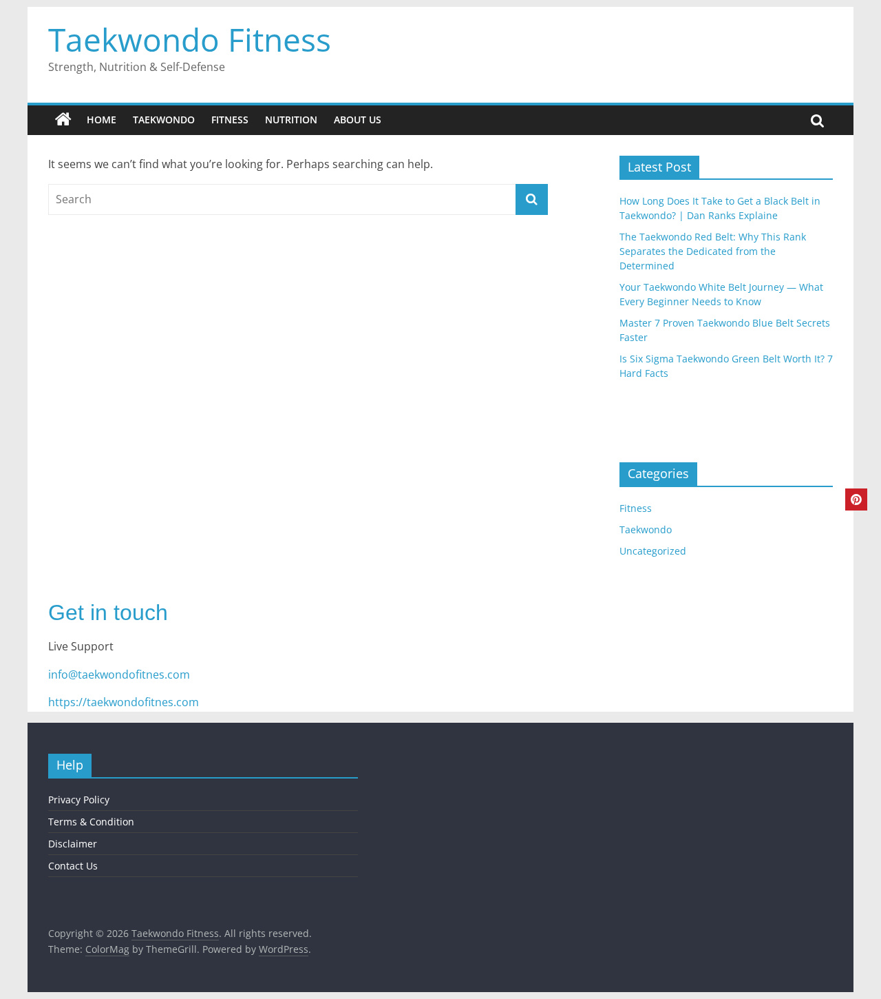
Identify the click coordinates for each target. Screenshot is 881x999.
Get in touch (108, 612)
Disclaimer (72, 843)
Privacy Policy (78, 799)
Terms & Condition (91, 821)
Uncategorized (652, 550)
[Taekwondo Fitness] (63, 119)
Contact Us (73, 865)
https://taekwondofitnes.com (123, 702)
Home (101, 119)
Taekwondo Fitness (189, 39)
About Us (357, 119)
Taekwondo (164, 119)
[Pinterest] (856, 499)
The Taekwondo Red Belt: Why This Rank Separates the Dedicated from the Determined (712, 251)
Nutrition (291, 119)
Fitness (229, 119)
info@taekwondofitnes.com (119, 674)
